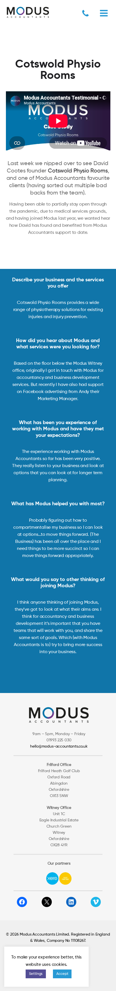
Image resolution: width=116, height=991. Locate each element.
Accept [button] (62, 974)
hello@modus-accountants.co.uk (58, 746)
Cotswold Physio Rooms (78, 171)
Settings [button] (36, 974)
